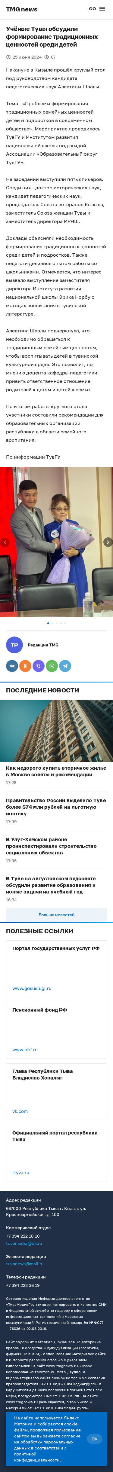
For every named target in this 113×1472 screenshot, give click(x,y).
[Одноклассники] (25, 666)
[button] (48, 623)
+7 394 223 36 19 (22, 1285)
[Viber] (39, 666)
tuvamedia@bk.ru (24, 1243)
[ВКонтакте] (12, 666)
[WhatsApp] (52, 666)
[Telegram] (65, 666)
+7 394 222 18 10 (23, 1235)
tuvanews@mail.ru (24, 1263)
